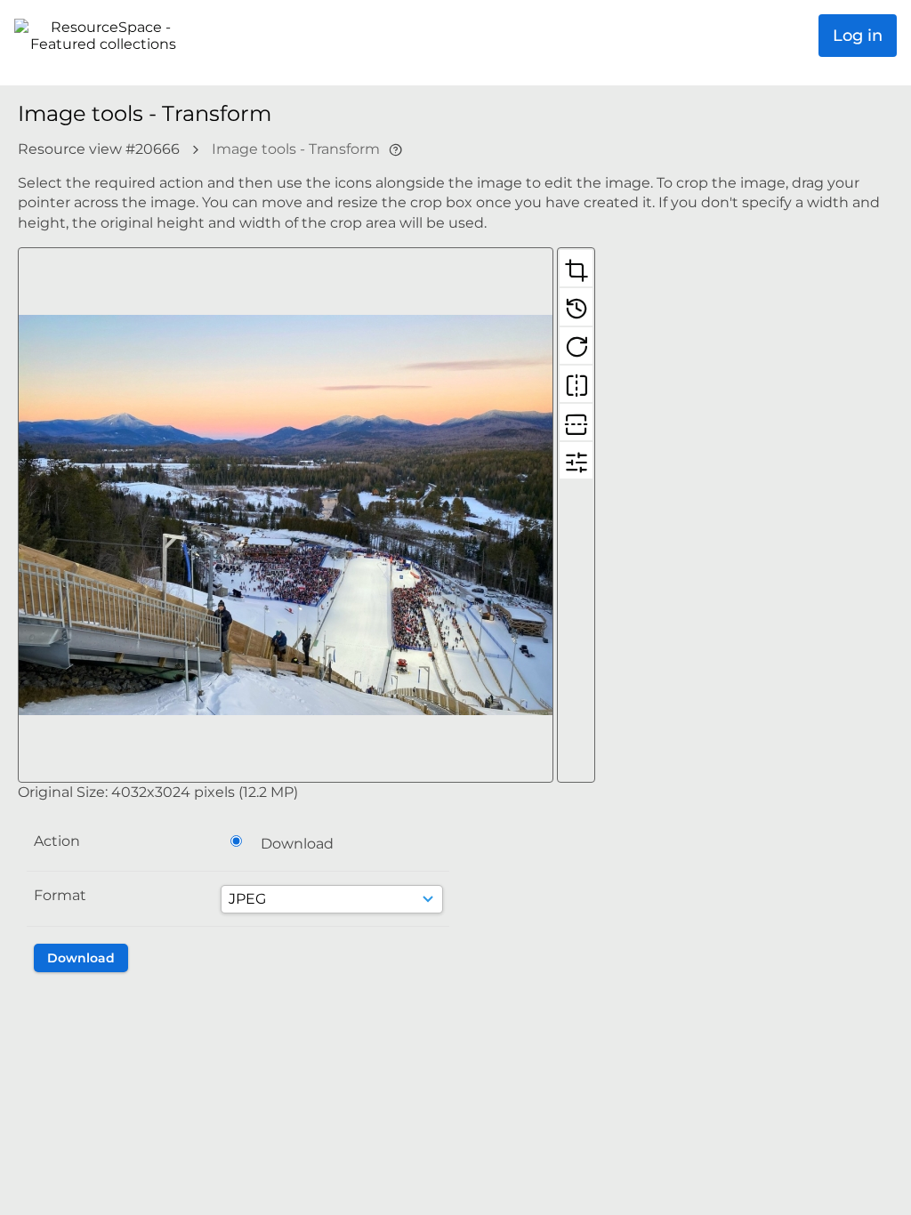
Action (57, 841)
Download (297, 843)
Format (60, 895)
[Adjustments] (576, 460)
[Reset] (576, 306)
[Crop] (576, 268)
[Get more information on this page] (395, 149)
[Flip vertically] (576, 421)
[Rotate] (576, 345)
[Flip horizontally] (576, 383)
